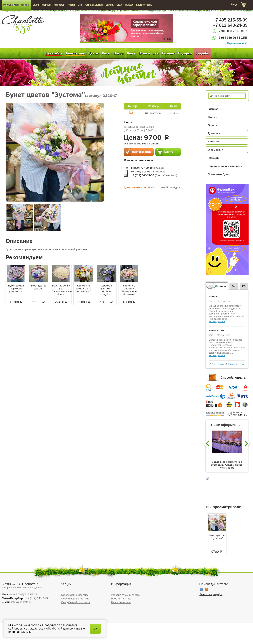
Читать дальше (217, 321)
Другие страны (144, 5)
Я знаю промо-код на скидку (141, 143)
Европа (110, 5)
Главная (213, 108)
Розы (106, 53)
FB (244, 286)
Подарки (185, 53)
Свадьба (202, 53)
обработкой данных (59, 628)
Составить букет (219, 174)
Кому (131, 53)
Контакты (214, 141)
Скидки (212, 117)
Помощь (213, 157)
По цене (168, 53)
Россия (71, 5)
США (119, 5)
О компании (215, 149)
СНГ (80, 5)
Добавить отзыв (235, 364)
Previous (206, 444)
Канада (129, 5)
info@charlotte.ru (21, 601)
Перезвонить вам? (237, 43)
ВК (233, 286)
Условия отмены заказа (125, 594)
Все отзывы (218, 364)
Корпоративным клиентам (225, 165)
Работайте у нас (121, 598)
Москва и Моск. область (16, 5)
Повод (119, 53)
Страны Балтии (94, 5)
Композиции (149, 53)
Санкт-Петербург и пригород (48, 5)
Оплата (212, 125)
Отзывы (220, 286)
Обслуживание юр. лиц (75, 598)
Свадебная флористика (75, 602)
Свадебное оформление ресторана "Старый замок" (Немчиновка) (227, 464)
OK (95, 628)
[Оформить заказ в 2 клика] (139, 151)
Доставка (214, 133)
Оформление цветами (75, 594)
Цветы (93, 53)
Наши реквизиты (121, 602)
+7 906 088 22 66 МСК (232, 31)
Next (247, 444)
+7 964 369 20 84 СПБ (232, 37)
